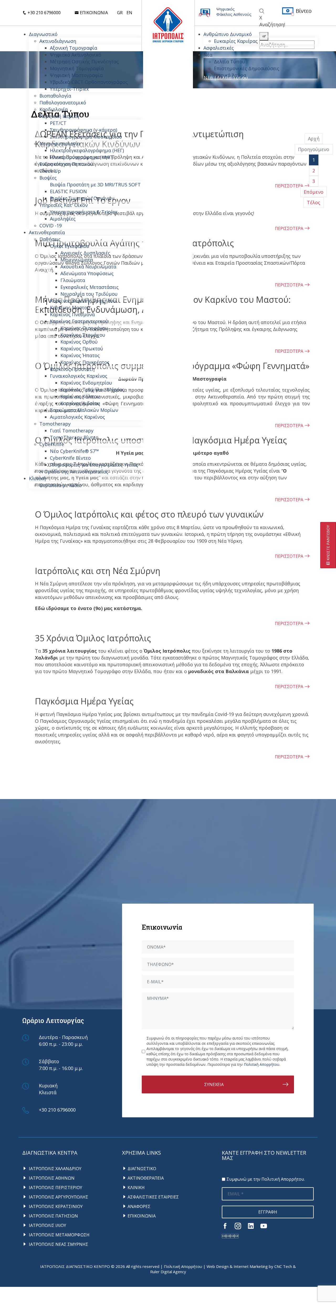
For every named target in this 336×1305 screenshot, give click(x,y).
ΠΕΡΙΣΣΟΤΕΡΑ (289, 500)
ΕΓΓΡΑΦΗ (267, 1212)
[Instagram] (238, 1225)
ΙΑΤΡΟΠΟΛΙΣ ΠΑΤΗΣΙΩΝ (53, 1216)
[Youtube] (263, 1225)
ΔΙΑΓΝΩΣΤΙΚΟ (142, 1168)
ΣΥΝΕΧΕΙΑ (214, 1084)
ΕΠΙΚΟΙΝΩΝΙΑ (142, 1216)
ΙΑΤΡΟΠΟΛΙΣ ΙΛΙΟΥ (47, 1225)
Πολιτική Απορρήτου (261, 1064)
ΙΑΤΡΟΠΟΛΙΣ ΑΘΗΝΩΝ (51, 1178)
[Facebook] (225, 1225)
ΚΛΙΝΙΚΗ (136, 1187)
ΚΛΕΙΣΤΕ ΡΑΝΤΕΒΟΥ (328, 543)
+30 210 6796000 (44, 13)
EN (129, 13)
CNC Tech (283, 1266)
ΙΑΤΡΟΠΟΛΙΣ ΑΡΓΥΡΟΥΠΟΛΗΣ (58, 1197)
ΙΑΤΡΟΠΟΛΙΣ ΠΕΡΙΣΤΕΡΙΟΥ (55, 1187)
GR (120, 13)
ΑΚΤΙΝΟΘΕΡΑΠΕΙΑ (146, 1178)
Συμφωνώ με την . (266, 1179)
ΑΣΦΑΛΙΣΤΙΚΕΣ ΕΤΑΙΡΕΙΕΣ (153, 1197)
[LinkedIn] (251, 1225)
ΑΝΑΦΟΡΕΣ (139, 1206)
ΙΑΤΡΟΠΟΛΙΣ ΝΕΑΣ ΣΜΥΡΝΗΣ (58, 1244)
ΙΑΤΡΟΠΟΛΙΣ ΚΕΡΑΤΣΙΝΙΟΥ (55, 1206)
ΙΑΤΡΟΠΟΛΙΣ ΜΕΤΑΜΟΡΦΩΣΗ (59, 1234)
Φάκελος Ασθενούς (233, 14)
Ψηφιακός (225, 9)
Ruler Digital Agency (168, 1271)
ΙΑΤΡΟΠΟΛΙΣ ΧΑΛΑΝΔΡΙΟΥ (54, 1168)
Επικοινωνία (93, 13)
